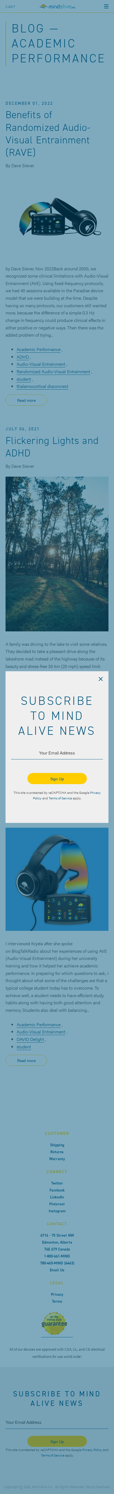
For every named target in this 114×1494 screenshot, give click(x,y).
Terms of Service (60, 797)
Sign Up (57, 778)
